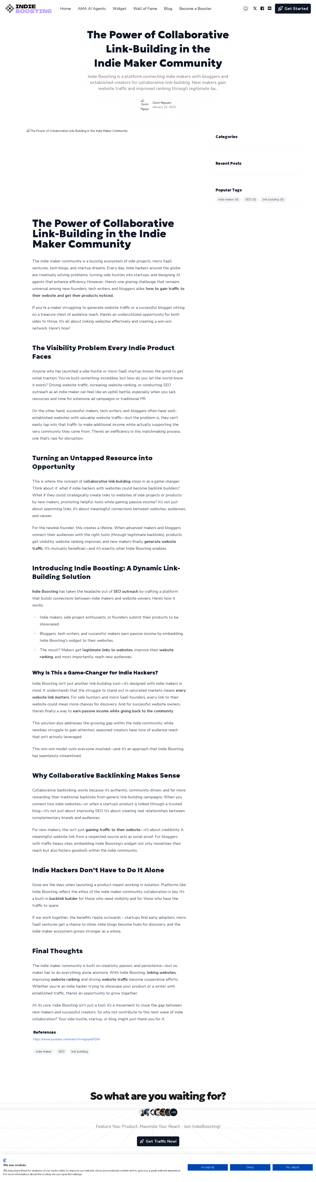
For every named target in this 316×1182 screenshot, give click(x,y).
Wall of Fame (145, 8)
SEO (61, 1052)
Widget (119, 8)
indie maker (44, 1052)
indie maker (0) (228, 199)
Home (65, 8)
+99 (173, 1112)
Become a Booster (195, 8)
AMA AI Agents (92, 8)
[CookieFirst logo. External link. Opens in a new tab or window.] (4, 1160)
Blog (168, 8)
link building (79, 1052)
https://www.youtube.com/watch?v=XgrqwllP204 (66, 1039)
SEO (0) (250, 199)
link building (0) (273, 199)
